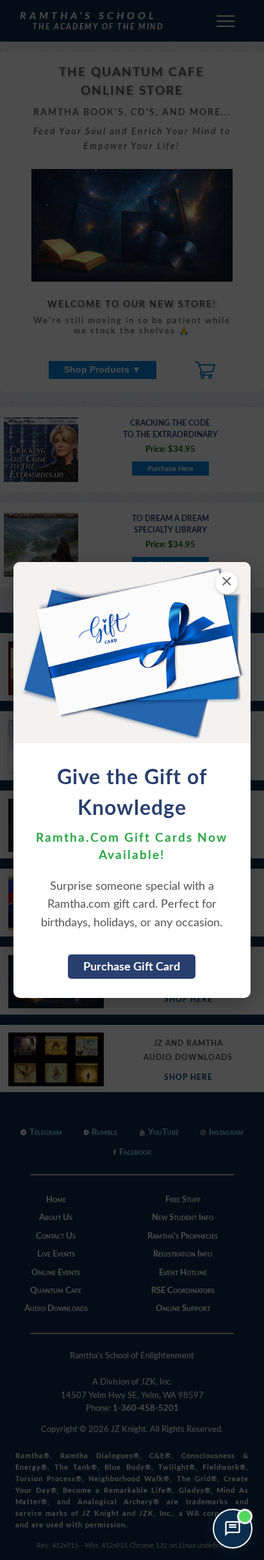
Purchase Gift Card (131, 966)
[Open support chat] (232, 1528)
